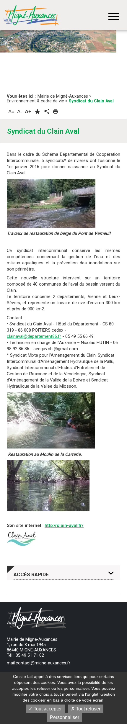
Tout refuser (87, 708)
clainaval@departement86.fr (34, 336)
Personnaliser (64, 717)
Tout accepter (47, 708)
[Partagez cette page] (46, 111)
